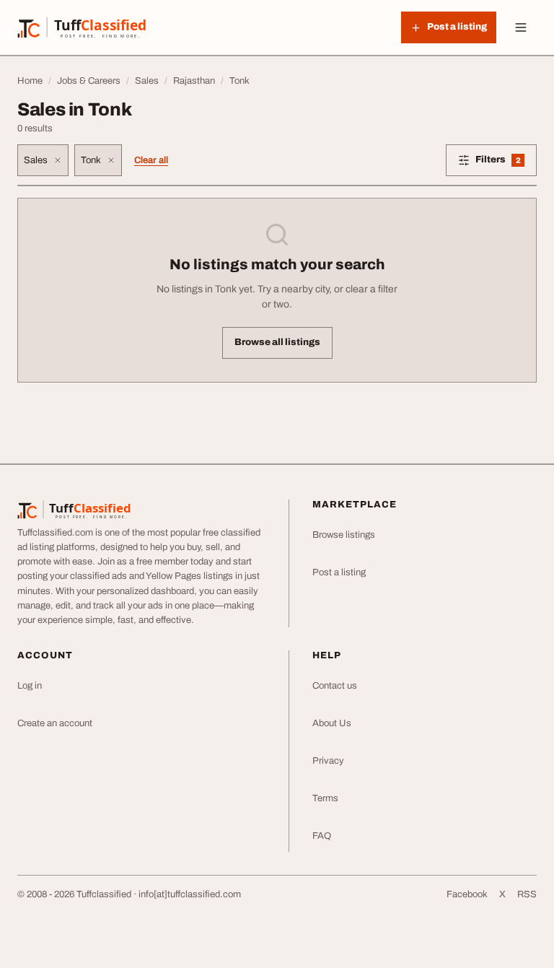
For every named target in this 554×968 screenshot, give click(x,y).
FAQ (321, 836)
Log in (29, 686)
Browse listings (343, 535)
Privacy (328, 761)
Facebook (467, 894)
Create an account (54, 723)
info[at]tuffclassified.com (189, 894)
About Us (331, 723)
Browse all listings (277, 342)
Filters (506, 162)
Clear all (151, 160)
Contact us (334, 686)
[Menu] (521, 27)
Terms (325, 798)
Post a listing (339, 572)
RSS (527, 894)
